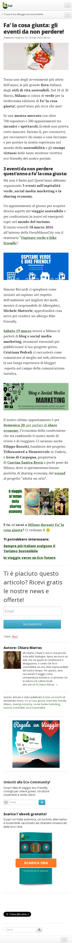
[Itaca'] (36, 858)
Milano (7, 704)
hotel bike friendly (56, 700)
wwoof (59, 473)
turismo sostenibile (14, 707)
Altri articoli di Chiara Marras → (40, 684)
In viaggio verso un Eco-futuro (29, 557)
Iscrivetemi (32, 624)
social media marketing (47, 704)
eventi (20, 700)
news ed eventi (53, 697)
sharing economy (22, 704)
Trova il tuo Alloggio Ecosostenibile (23, 14)
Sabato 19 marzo (17, 331)
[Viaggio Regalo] (36, 743)
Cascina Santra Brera (25, 462)
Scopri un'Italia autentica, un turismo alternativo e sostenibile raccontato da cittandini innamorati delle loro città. (35, 823)
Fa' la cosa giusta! (35, 700)
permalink (39, 707)
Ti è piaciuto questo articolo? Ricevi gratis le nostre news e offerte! (32, 586)
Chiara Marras (43, 37)
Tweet (7, 636)
